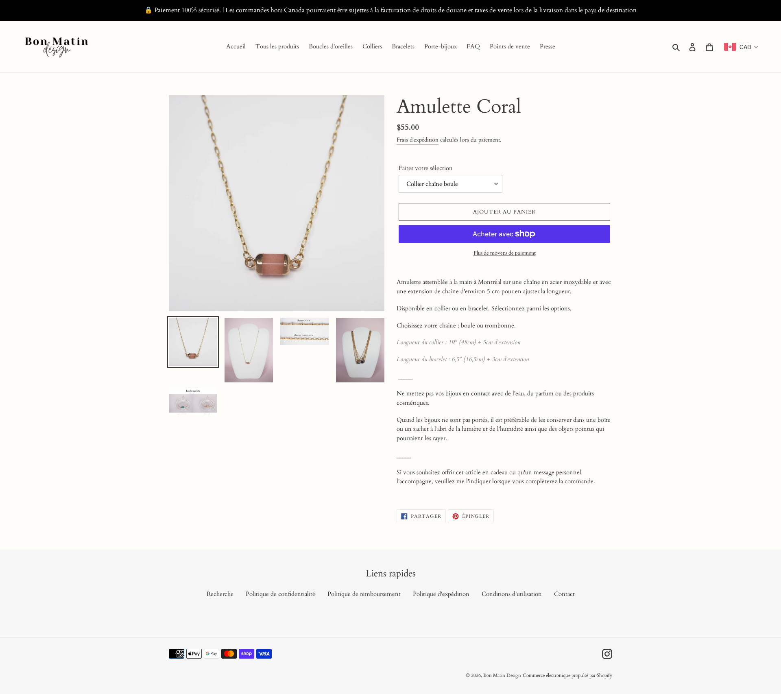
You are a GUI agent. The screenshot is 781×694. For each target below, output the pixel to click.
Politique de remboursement (364, 594)
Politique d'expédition (441, 594)
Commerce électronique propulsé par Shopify (567, 675)
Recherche (220, 594)
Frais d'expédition (417, 140)
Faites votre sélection (426, 168)
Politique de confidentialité (280, 594)
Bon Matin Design (502, 675)
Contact (564, 594)
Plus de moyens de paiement (504, 253)
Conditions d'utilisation (512, 594)
